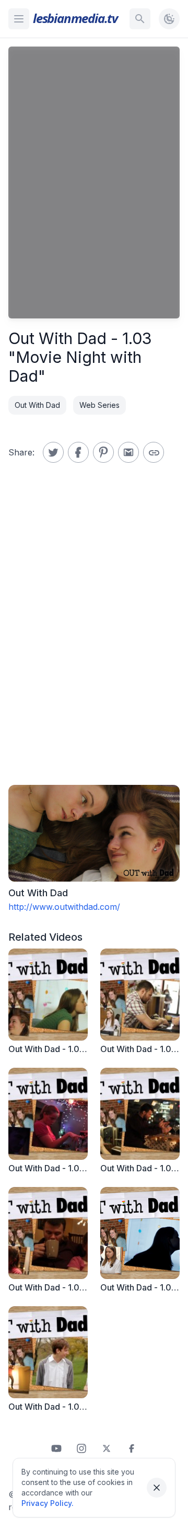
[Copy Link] (153, 452)
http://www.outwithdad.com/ (64, 906)
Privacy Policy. (47, 1503)
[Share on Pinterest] (103, 452)
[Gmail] (128, 452)
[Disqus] (94, 637)
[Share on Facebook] (78, 452)
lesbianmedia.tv (75, 18)
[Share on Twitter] (53, 452)
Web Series (99, 405)
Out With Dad (37, 405)
